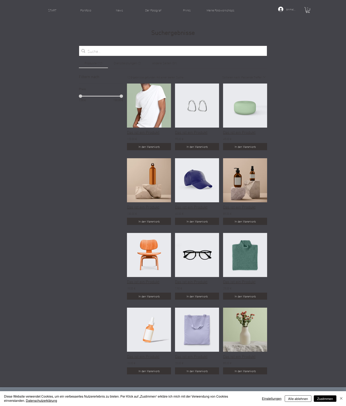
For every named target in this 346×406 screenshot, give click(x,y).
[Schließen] (341, 398)
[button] (86, 10)
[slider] (80, 96)
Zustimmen (325, 398)
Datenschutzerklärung (41, 400)
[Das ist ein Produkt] (149, 106)
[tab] (93, 63)
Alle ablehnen (298, 398)
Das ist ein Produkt (143, 132)
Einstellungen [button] (272, 398)
